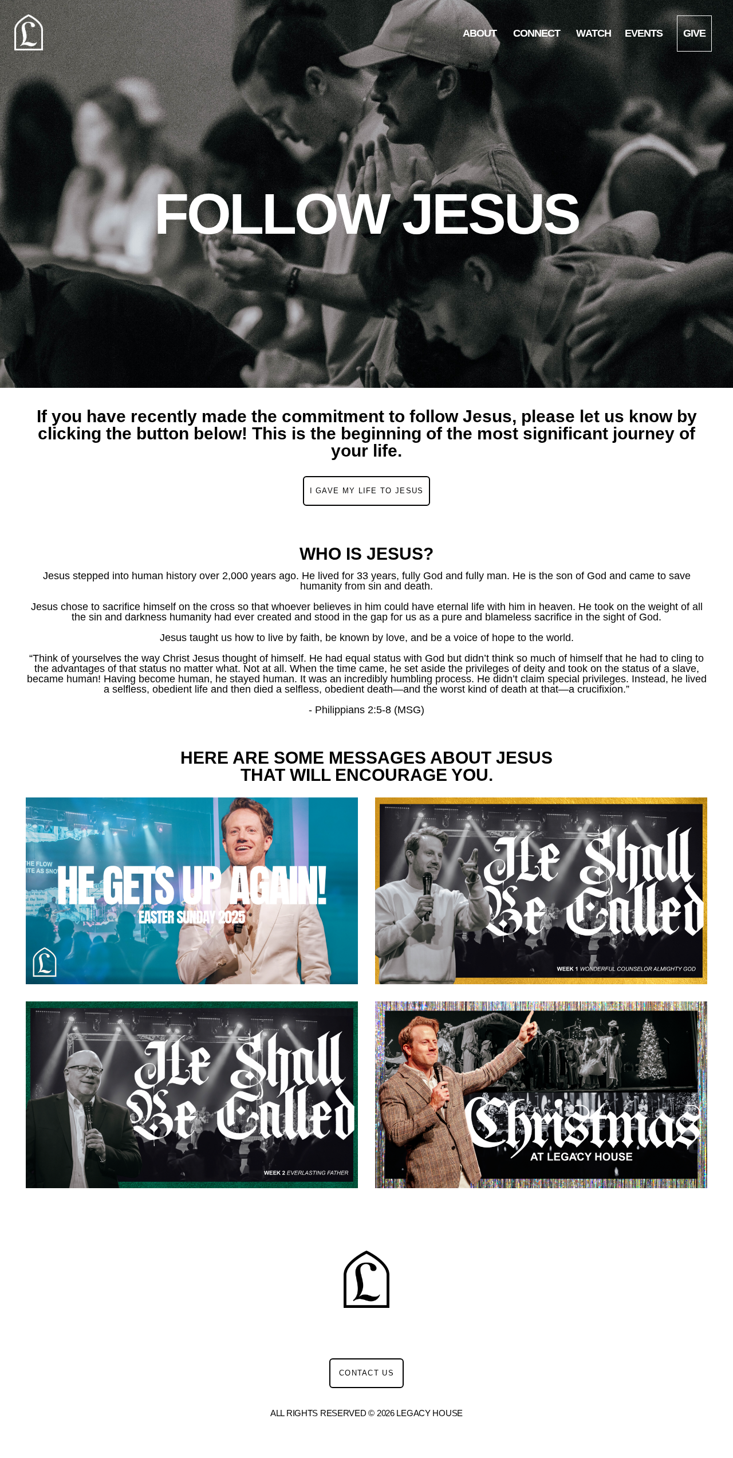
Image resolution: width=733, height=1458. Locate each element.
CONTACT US (366, 1373)
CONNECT (538, 33)
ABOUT (481, 33)
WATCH (593, 33)
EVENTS (644, 33)
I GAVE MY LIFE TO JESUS (367, 490)
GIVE (694, 33)
